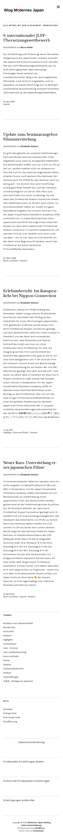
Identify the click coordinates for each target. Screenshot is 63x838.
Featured (7, 635)
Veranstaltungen (11, 677)
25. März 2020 (9, 258)
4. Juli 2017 (8, 430)
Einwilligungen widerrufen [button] (19, 800)
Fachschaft (8, 631)
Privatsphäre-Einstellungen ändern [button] (23, 761)
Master (6, 660)
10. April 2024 (9, 102)
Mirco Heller (27, 47)
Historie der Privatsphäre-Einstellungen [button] (26, 780)
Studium (23, 261)
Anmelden (8, 709)
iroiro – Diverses (10, 648)
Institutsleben (9, 644)
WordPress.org (10, 721)
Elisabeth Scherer (29, 146)
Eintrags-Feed (9, 713)
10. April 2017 (9, 594)
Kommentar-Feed (11, 717)
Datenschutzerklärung (31, 742)
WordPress (40, 828)
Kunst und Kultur (10, 261)
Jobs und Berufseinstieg (14, 652)
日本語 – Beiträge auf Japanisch (18, 681)
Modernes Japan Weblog (39, 822)
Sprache (6, 104)
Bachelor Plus (9, 627)
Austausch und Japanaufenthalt (18, 623)
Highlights (7, 432)
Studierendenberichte (13, 668)
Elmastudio (39, 831)
